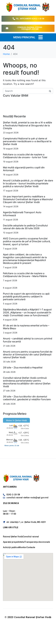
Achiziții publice (11, 547)
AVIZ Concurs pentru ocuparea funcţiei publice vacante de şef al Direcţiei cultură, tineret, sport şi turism (27, 241)
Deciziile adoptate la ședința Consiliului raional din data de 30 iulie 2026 (25, 227)
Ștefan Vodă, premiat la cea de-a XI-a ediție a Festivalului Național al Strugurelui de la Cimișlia (27, 125)
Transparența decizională (37, 542)
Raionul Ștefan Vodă (13, 536)
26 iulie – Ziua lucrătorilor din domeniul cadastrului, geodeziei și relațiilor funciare (27, 398)
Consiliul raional (31, 536)
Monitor (22, 547)
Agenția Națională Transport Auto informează (22, 214)
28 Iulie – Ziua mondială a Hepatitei (22, 367)
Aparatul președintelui (13, 542)
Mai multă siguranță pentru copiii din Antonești (24, 169)
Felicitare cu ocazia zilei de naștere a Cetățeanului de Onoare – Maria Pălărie (25, 275)
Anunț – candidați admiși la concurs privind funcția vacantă (27, 340)
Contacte (30, 547)
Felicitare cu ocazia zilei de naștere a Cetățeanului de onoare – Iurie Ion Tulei (25, 156)
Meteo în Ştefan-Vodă (16, 420)
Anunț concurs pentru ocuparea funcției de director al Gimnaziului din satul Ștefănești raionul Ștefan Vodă (27, 354)
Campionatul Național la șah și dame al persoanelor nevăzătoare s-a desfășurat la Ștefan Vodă (27, 141)
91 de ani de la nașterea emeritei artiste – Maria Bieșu (26, 327)
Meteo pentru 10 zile (11, 445)
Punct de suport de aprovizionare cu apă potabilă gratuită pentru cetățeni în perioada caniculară (26, 296)
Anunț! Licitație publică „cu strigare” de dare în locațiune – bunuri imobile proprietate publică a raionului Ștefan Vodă (28, 183)
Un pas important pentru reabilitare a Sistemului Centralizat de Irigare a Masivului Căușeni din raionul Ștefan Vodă (28, 199)
